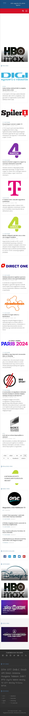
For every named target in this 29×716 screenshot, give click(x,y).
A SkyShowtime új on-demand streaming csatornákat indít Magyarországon (14, 539)
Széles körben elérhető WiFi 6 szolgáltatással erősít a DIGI (14, 89)
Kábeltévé (13, 696)
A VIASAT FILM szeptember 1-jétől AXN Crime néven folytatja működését (13, 516)
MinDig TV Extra (15, 683)
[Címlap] (3, 3)
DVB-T (23, 676)
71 (4, 458)
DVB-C (16, 669)
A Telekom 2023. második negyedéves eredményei (13, 200)
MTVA (3, 685)
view (14, 631)
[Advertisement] (14, 30)
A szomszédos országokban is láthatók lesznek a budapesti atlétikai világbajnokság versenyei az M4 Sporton (14, 393)
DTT (3, 510)
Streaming (6, 52)
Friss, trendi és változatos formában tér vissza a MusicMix (13, 531)
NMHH (15, 680)
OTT (9, 669)
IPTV (3, 433)
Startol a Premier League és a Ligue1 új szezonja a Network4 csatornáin (14, 162)
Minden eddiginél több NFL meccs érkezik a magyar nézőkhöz (14, 236)
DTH (3, 669)
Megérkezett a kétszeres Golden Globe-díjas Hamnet (13, 609)
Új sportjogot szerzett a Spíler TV (12, 124)
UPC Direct (6, 673)
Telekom (15, 676)
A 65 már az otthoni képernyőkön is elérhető (12, 436)
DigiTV (9, 680)
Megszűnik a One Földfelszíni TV (13, 508)
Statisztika (5, 197)
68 (17, 455)
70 (25, 456)
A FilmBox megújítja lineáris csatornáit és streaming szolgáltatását (14, 523)
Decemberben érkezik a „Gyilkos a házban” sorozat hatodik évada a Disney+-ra (13, 574)
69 (21, 455)
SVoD (23, 669)
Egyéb (4, 86)
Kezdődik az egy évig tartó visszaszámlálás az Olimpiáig (14, 355)
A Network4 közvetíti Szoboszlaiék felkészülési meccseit (13, 478)
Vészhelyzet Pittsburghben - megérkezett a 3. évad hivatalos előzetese (14, 56)
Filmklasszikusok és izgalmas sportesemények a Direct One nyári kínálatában (14, 278)
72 (8, 458)
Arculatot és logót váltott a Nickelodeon (10, 315)
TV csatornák (6, 122)
